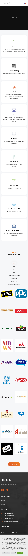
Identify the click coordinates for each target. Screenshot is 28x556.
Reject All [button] (14, 552)
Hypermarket (14, 278)
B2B (14, 266)
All (14, 263)
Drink (14, 269)
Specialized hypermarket (14, 284)
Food (14, 272)
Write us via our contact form (11, 521)
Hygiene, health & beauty (14, 275)
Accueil (19, 402)
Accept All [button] (20, 552)
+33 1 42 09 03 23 (8, 518)
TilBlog (3, 500)
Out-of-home (14, 281)
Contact (3, 504)
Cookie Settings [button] (6, 552)
